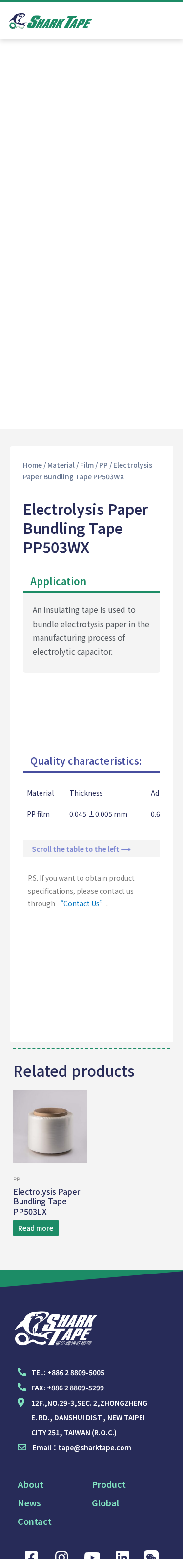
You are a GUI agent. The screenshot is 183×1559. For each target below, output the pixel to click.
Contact (35, 1521)
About (30, 1484)
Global (105, 1502)
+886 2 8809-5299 (75, 1387)
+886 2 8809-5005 (75, 1372)
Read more (35, 1228)
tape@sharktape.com (94, 1447)
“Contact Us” (81, 903)
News (29, 1502)
